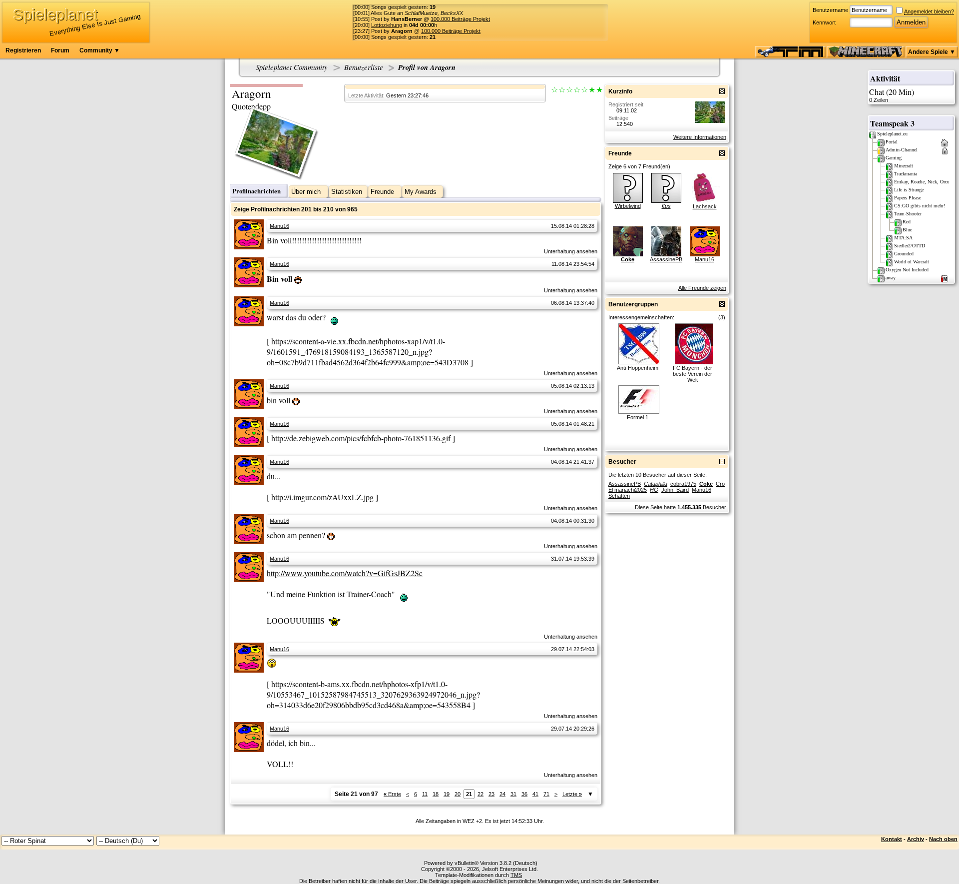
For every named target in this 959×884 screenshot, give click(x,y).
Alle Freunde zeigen (702, 288)
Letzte (572, 794)
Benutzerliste (363, 67)
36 (524, 794)
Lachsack (705, 206)
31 (513, 794)
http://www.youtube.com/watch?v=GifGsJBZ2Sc (345, 573)
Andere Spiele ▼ (932, 51)
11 (425, 794)
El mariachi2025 (627, 490)
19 (447, 794)
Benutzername (830, 10)
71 (546, 794)
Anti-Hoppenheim (637, 368)
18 (436, 794)
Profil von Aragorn (427, 67)
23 (491, 794)
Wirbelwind (628, 206)
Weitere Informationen (699, 137)
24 (502, 794)
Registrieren (23, 50)
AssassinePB (666, 259)
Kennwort (824, 22)
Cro (720, 484)
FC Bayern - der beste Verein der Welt (692, 374)
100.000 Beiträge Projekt (460, 19)
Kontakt (891, 839)
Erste (392, 794)
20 (458, 794)
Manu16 (279, 226)
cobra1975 (683, 484)
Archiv (915, 839)
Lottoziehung (386, 25)
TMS (516, 875)
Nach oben (943, 839)
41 (535, 794)
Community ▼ (99, 50)
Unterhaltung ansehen (570, 251)
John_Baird (675, 490)
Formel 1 (637, 417)
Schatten (619, 496)
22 (480, 794)
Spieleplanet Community (292, 67)
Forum (60, 50)
